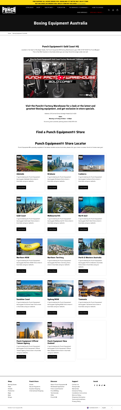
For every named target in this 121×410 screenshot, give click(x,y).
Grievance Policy (77, 391)
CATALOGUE (30, 7)
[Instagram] (97, 385)
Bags (9, 393)
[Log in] (113, 10)
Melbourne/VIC (53, 215)
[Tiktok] (102, 385)
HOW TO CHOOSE (97, 7)
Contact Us (75, 384)
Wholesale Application (57, 387)
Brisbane (51, 174)
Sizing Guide (76, 387)
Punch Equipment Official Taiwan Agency (27, 342)
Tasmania (82, 299)
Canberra (82, 174)
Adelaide (20, 174)
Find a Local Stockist (57, 389)
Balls (9, 395)
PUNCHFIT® (61, 7)
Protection (11, 391)
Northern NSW (23, 257)
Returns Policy (76, 395)
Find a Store (21, 187)
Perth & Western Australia (89, 257)
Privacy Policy (76, 401)
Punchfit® (54, 397)
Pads (9, 387)
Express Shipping (34, 389)
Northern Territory (55, 257)
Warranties (75, 389)
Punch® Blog (55, 391)
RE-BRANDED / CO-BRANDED (78, 7)
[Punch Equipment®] (9, 10)
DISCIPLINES (49, 7)
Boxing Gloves (12, 384)
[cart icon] (117, 10)
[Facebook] (94, 385)
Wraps (10, 397)
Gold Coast (21, 215)
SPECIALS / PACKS (96, 12)
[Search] (109, 10)
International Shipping (36, 391)
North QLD (82, 215)
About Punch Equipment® (59, 384)
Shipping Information (78, 397)
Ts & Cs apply (81, 4)
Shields (10, 389)
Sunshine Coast (23, 299)
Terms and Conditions (78, 399)
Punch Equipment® (17, 408)
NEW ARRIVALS (82, 12)
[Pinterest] (99, 385)
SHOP (38, 7)
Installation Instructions (79, 393)
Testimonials (54, 393)
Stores (31, 384)
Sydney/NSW (53, 299)
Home (9, 33)
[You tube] (104, 385)
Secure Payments (34, 387)
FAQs (52, 395)
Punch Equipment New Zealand (57, 342)
